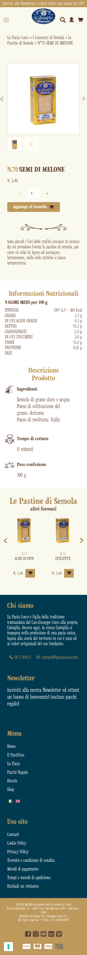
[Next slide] (84, 99)
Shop (10, 789)
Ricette (12, 781)
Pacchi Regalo (17, 772)
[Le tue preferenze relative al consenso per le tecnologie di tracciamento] (8, 946)
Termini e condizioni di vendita (31, 860)
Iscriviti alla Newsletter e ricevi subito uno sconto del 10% (43, 3)
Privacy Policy (18, 852)
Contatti (13, 834)
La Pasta (13, 764)
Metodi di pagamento (22, 869)
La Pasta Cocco (18, 37)
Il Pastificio (15, 755)
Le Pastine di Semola (43, 501)
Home (11, 746)
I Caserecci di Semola (48, 37)
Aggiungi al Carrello (30, 207)
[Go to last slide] (2, 99)
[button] (14, 144)
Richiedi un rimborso (23, 886)
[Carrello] (81, 20)
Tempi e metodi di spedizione (29, 878)
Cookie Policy (16, 843)
